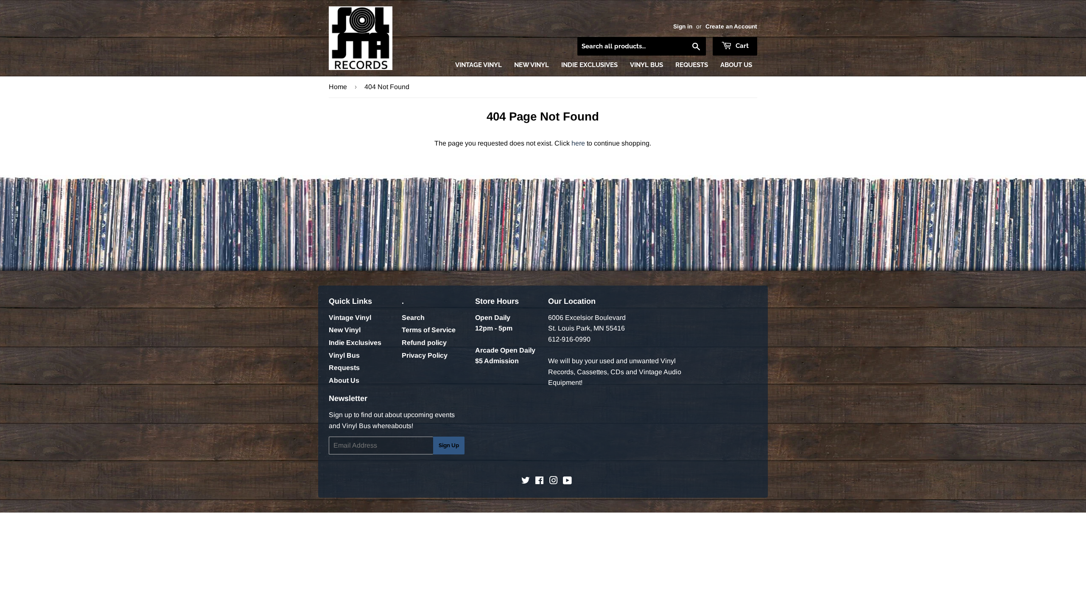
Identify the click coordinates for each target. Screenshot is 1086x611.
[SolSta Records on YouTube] (567, 481)
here (578, 143)
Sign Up (449, 445)
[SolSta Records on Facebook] (539, 481)
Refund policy (424, 342)
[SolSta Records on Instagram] (553, 481)
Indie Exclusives (589, 65)
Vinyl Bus (646, 65)
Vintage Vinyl (478, 65)
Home (338, 86)
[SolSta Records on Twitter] (525, 481)
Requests (691, 65)
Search (413, 317)
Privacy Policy (425, 355)
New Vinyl (531, 65)
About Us (736, 65)
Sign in (682, 26)
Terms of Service (429, 330)
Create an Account (731, 26)
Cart (741, 46)
